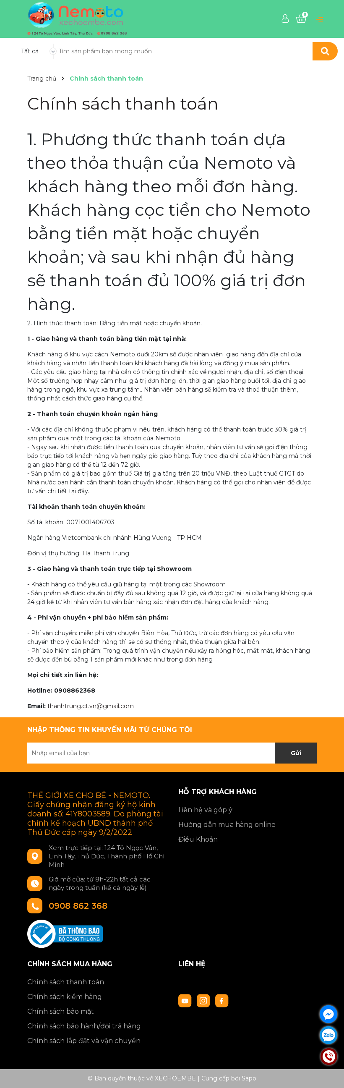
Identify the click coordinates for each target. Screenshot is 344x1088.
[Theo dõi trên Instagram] (204, 1000)
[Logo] (77, 18)
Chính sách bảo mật (60, 1011)
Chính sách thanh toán (123, 103)
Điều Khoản (198, 839)
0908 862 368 (78, 906)
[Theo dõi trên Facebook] (222, 1000)
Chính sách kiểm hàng (64, 997)
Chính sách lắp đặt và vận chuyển (84, 1041)
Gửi (296, 753)
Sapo (249, 1078)
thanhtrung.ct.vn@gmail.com (90, 706)
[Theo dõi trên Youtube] (185, 1000)
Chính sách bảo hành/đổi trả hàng (84, 1026)
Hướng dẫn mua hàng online (227, 825)
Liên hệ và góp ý (205, 810)
